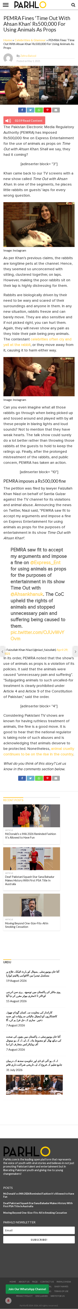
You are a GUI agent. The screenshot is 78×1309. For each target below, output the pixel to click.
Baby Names (61, 1286)
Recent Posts (13, 800)
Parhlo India (64, 1281)
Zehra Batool (28, 55)
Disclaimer (41, 1296)
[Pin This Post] (47, 109)
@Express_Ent (45, 562)
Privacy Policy (24, 1296)
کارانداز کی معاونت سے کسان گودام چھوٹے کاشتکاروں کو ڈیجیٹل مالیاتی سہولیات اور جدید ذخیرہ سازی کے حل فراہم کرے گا (31, 1016)
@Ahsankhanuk (27, 594)
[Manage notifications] (8, 1301)
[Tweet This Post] (30, 109)
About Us (24, 1281)
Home (7, 40)
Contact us (47, 1281)
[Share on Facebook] (22, 109)
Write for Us (58, 1296)
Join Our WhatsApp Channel (27, 1289)
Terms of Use (61, 1291)
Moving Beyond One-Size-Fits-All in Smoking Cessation (35, 1212)
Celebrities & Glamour (30, 40)
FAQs (34, 1281)
